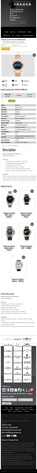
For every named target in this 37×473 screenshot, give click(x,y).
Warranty (24, 409)
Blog (9, 411)
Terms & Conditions (8, 409)
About (11, 408)
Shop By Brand (21, 32)
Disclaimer (31, 409)
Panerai (6, 52)
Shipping (17, 409)
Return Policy (28, 408)
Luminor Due (11, 52)
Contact (18, 35)
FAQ (13, 35)
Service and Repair (28, 35)
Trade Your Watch (17, 411)
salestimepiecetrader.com (13, 432)
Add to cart (11, 100)
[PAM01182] (18, 65)
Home (6, 32)
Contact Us (14, 16)
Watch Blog (6, 35)
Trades (29, 32)
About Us (12, 32)
